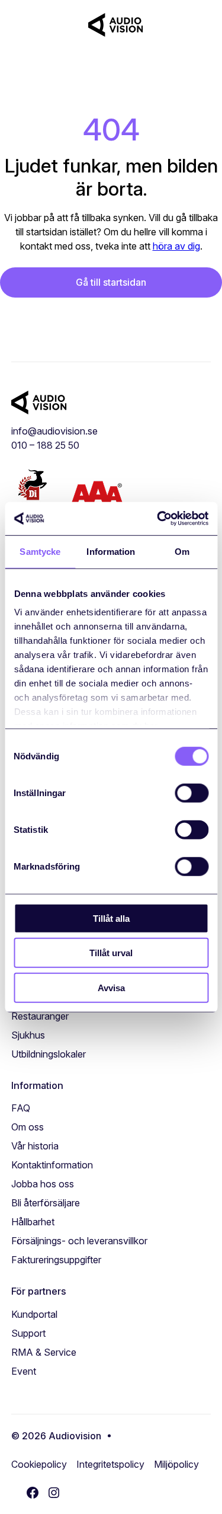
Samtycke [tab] (40, 551)
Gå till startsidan (111, 282)
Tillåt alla (111, 918)
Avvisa (111, 987)
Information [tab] (110, 551)
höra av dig (176, 246)
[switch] (191, 792)
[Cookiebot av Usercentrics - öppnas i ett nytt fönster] (158, 518)
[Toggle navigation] (190, 25)
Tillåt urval (111, 953)
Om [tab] (182, 551)
